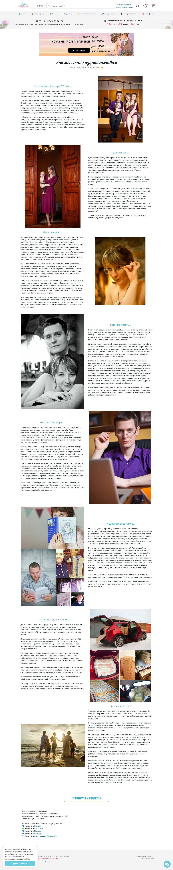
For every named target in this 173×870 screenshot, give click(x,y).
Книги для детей (109, 14)
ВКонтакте (38, 831)
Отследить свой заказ (124, 4)
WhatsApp (39, 828)
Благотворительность (87, 14)
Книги (54, 14)
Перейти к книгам (86, 798)
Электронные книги (130, 14)
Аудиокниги (68, 14)
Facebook (38, 833)
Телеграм (37, 826)
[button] (39, 5)
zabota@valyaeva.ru (49, 836)
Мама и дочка (39, 14)
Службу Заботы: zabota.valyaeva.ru (46, 859)
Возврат (131, 7)
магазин (23, 7)
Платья (23, 14)
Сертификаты (149, 14)
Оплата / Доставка (121, 7)
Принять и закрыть (20, 863)
